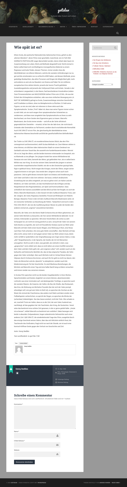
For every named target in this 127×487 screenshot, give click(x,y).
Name (16, 431)
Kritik (62, 27)
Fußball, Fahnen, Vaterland (101, 66)
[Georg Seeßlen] (19, 352)
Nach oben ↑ (116, 482)
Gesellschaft (28, 27)
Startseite (13, 27)
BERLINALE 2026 (98, 69)
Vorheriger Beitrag (63, 379)
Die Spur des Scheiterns (101, 63)
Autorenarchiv (17, 373)
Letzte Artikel (23, 343)
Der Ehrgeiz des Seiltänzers (102, 60)
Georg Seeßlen (28, 346)
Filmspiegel (64, 372)
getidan (63, 10)
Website (16, 450)
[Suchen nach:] (105, 47)
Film (59, 372)
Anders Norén (104, 482)
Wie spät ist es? (28, 47)
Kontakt (94, 27)
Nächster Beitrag (63, 382)
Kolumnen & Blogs (46, 27)
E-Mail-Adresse (19, 440)
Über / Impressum (79, 27)
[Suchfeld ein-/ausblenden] (117, 33)
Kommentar (18, 404)
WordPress (42, 482)
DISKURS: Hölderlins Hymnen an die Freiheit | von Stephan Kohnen (104, 73)
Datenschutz (108, 27)
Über (16, 343)
